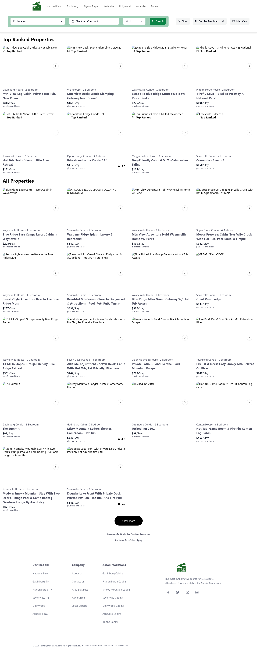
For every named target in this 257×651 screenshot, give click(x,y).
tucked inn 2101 (143, 429)
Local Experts (79, 605)
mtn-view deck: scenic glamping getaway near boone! (90, 96)
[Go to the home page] (37, 6)
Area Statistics (80, 589)
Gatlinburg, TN (41, 581)
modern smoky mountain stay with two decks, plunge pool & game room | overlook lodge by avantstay (31, 497)
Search (159, 21)
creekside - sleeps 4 (210, 160)
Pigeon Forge (91, 6)
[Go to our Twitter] (178, 592)
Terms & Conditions (93, 645)
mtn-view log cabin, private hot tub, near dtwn (29, 96)
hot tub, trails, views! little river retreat (26, 162)
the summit (11, 429)
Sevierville (108, 6)
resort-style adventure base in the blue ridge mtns (31, 301)
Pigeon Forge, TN (42, 589)
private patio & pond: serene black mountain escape (156, 366)
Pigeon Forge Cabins (114, 581)
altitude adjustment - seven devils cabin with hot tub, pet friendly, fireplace (96, 366)
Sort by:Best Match (209, 21)
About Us (77, 573)
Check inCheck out (87, 21)
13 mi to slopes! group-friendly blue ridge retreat (29, 366)
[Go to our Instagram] (197, 592)
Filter (184, 21)
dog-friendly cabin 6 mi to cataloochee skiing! (160, 162)
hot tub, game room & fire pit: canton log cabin (224, 431)
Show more (128, 521)
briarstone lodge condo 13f (87, 160)
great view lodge (208, 299)
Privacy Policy (110, 645)
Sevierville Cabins (112, 597)
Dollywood (125, 6)
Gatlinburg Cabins (112, 573)
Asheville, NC (40, 613)
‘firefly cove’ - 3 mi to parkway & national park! (220, 96)
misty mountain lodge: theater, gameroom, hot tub (89, 431)
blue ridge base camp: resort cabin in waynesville (30, 236)
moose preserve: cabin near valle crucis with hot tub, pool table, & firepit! (224, 236)
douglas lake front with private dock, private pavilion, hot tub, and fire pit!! (94, 495)
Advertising (78, 597)
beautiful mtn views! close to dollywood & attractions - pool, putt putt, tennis (96, 301)
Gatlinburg (72, 6)
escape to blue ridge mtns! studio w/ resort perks (158, 96)
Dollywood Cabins (113, 605)
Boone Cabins (110, 621)
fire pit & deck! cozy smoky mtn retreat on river (225, 366)
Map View (241, 21)
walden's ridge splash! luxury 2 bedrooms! (89, 236)
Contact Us (78, 581)
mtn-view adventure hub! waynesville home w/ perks (159, 236)
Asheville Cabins (111, 613)
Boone (154, 6)
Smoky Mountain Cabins (116, 589)
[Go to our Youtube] (187, 592)
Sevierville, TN (41, 597)
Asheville (140, 6)
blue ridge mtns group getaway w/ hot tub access (160, 301)
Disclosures (123, 645)
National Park (54, 6)
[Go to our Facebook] (168, 592)
